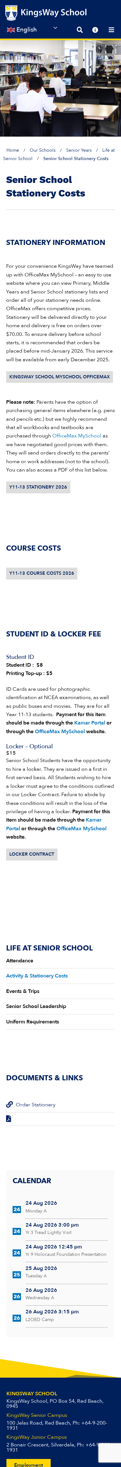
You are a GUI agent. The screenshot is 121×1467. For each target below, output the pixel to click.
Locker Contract (31, 854)
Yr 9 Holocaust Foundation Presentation (65, 1254)
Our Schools (42, 150)
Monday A (36, 1211)
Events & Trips (22, 991)
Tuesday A (36, 1276)
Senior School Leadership (36, 1006)
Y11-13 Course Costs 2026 (41, 573)
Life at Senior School (49, 948)
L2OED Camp (39, 1320)
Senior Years (79, 150)
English (26, 29)
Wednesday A (39, 1298)
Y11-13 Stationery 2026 (38, 487)
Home (12, 150)
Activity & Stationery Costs (37, 975)
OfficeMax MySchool (76, 435)
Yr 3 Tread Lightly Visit (48, 1232)
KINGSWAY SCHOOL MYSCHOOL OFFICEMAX (59, 377)
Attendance (19, 960)
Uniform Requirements (32, 1021)
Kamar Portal (89, 722)
